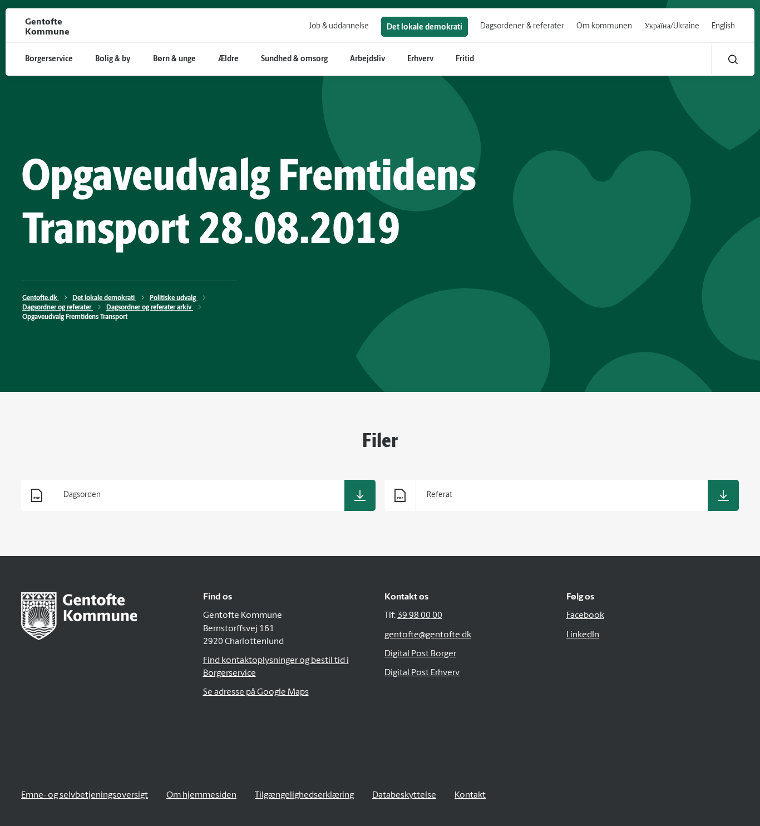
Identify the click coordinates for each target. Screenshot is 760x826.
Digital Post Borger (420, 654)
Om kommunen (604, 26)
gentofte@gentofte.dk (427, 635)
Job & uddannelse (339, 26)
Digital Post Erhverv (422, 672)
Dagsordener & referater (522, 26)
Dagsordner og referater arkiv (149, 307)
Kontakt (470, 795)
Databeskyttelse (404, 795)
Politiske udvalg (174, 298)
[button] (733, 59)
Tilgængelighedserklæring (304, 795)
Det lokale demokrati (424, 27)
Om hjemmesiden (201, 795)
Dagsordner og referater (57, 307)
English (723, 26)
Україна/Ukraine (671, 26)
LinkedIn (582, 635)
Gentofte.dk (40, 298)
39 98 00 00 (419, 615)
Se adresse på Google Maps (256, 692)
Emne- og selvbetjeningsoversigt (84, 795)
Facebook (585, 615)
